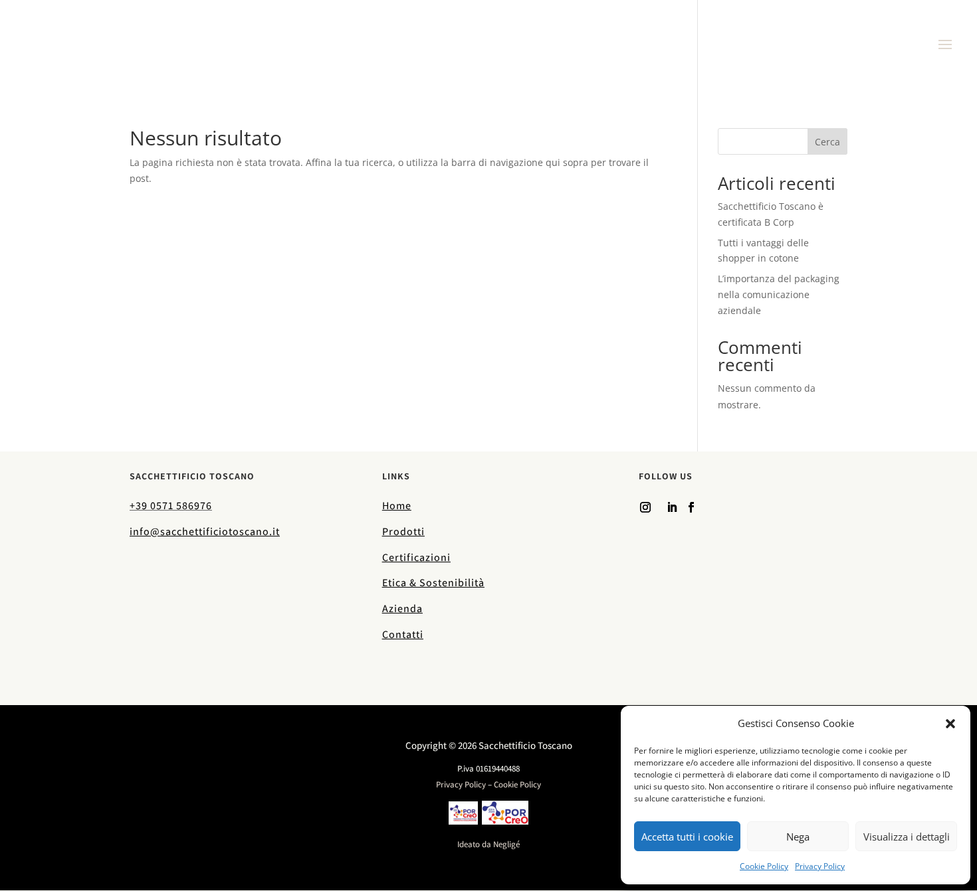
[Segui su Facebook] (691, 507)
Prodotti (403, 531)
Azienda (402, 608)
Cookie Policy (764, 866)
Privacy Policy (820, 866)
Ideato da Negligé (488, 844)
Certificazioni (416, 557)
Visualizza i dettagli (906, 836)
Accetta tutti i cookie (687, 836)
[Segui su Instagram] (645, 507)
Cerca (827, 141)
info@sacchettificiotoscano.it (205, 531)
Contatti (402, 634)
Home (396, 506)
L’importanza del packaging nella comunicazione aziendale (778, 294)
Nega (798, 836)
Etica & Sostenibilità (433, 583)
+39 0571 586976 (171, 506)
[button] (950, 723)
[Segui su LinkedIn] (672, 507)
